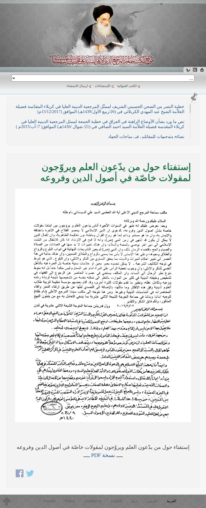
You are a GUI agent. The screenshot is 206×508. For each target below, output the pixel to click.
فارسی (152, 501)
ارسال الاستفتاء (77, 86)
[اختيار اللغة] (188, 70)
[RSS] (195, 70)
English (116, 501)
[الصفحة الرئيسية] (202, 70)
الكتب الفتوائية (127, 86)
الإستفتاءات (102, 86)
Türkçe (70, 501)
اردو (135, 501)
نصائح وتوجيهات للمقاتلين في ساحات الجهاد (146, 136)
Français (49, 501)
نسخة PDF (103, 455)
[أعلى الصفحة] (6, 501)
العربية (171, 501)
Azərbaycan (93, 501)
